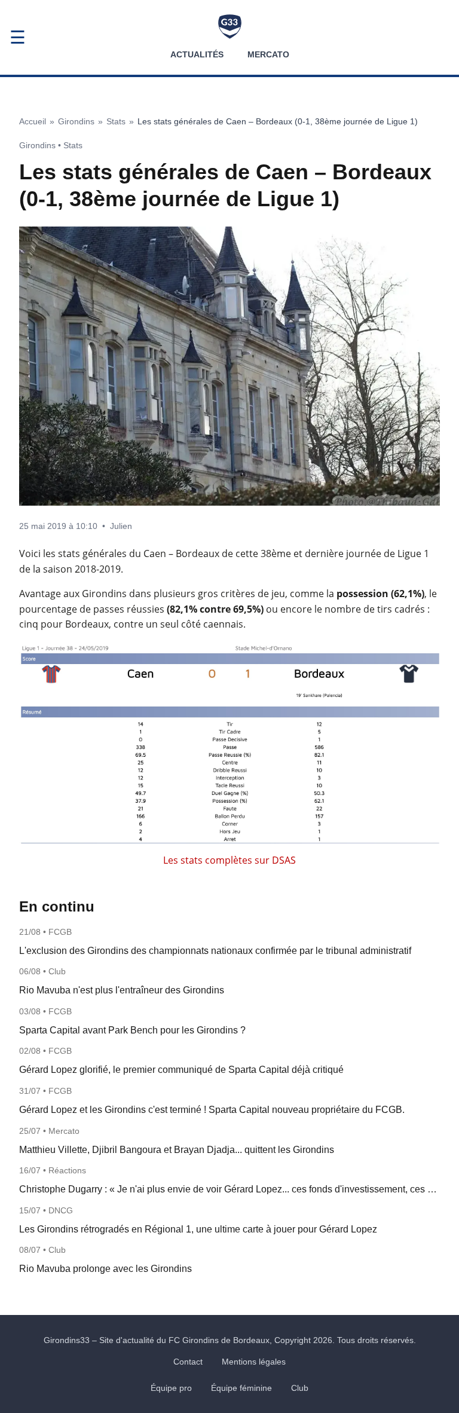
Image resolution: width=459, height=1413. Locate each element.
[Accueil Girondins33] (229, 26)
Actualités (197, 54)
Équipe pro (171, 1388)
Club (299, 1388)
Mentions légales (254, 1361)
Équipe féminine (241, 1388)
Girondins (76, 121)
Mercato (268, 54)
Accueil (32, 121)
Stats (116, 121)
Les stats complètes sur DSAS (229, 860)
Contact (188, 1361)
